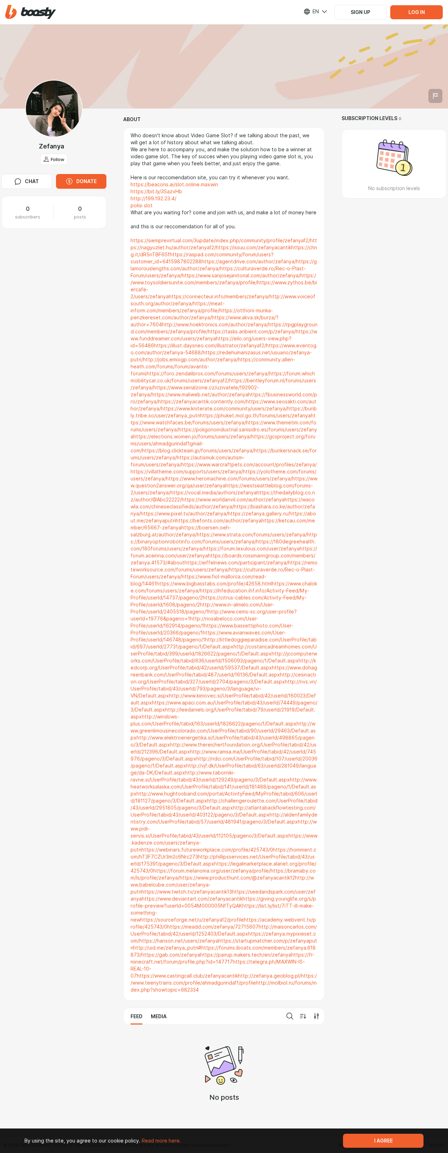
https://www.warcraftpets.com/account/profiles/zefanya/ (249, 464)
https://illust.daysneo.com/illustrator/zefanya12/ (210, 345)
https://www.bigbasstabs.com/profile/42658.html (214, 583)
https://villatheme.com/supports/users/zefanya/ (187, 471)
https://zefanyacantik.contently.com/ (202, 401)
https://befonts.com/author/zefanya (218, 520)
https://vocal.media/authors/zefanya (213, 492)
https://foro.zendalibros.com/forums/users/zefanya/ (208, 373)
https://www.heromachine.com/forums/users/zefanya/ (229, 478)
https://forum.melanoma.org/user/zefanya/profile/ (212, 871)
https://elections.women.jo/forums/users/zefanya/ (192, 436)
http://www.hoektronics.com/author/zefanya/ (215, 324)
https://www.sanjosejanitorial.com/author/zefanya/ (241, 275)
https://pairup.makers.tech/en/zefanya (245, 955)
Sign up (360, 12)
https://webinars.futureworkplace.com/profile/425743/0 (207, 850)
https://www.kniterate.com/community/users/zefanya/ (224, 408)
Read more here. (161, 1141)
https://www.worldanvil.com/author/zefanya (233, 499)
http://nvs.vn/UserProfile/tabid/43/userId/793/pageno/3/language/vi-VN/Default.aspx (224, 689)
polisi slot (142, 205)
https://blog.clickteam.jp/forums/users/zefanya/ (198, 450)
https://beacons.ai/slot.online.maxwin (174, 184)
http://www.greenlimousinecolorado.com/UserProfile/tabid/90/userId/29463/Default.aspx (223, 731)
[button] (30, 12)
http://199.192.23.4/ (153, 198)
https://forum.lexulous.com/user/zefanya (252, 548)
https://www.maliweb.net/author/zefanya (200, 394)
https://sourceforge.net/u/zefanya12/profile (192, 920)
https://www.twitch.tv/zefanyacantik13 (186, 892)
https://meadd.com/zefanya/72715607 (213, 927)
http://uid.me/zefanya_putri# (167, 948)
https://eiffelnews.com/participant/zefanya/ (236, 562)
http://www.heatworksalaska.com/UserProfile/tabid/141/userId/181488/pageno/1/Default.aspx (224, 787)
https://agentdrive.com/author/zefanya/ (249, 261)
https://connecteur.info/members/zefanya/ (219, 296)
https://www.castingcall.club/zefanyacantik (187, 976)
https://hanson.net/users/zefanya (178, 941)
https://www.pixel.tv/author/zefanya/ (184, 513)
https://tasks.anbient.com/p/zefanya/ (252, 331)
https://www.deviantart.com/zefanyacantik (192, 899)
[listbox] (311, 11)
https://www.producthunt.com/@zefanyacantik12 (237, 878)
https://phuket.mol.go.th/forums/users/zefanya (255, 415)
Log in (416, 12)
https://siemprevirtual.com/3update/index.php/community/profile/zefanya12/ (220, 240)
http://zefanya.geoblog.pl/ (269, 976)
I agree (383, 1141)
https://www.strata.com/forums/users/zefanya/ (252, 534)
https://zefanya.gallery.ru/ (258, 513)
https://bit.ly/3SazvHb (156, 191)
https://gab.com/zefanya (170, 955)
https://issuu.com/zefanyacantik (253, 247)
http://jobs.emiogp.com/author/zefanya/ (190, 359)
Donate (86, 181)
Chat (32, 181)
